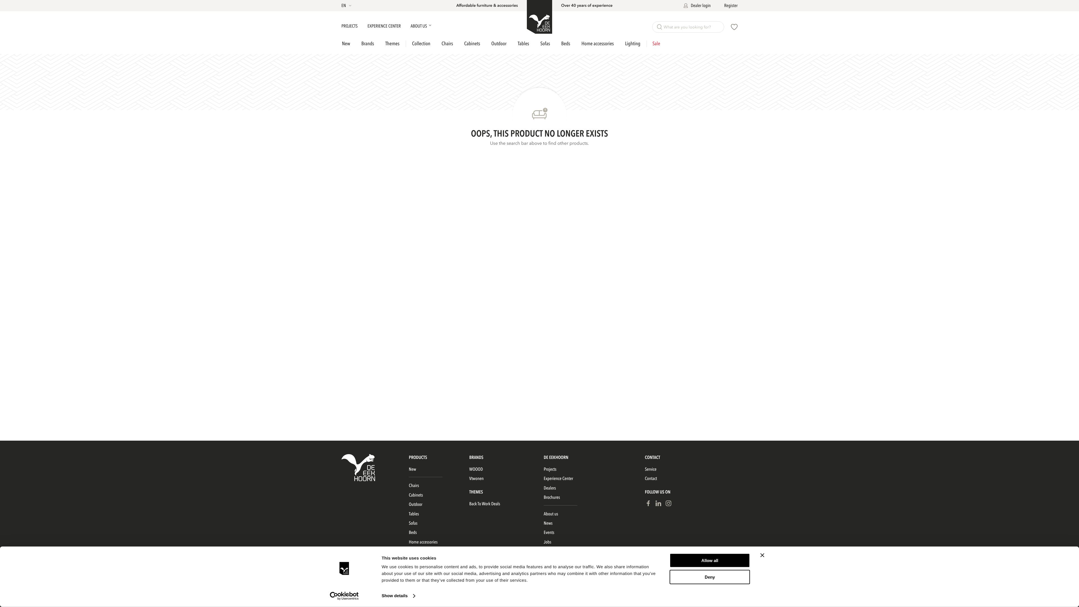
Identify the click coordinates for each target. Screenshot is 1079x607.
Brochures (552, 497)
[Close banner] (762, 555)
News (548, 523)
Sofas (545, 43)
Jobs (547, 542)
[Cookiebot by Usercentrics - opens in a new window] (344, 596)
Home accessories (597, 43)
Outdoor (499, 43)
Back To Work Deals (484, 504)
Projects (350, 26)
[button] (346, 5)
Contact (651, 478)
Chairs (447, 43)
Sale (656, 43)
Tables (523, 43)
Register (731, 6)
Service (650, 469)
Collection (421, 43)
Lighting (632, 43)
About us (551, 514)
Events (549, 532)
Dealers (550, 488)
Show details (395, 596)
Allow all (709, 560)
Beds (565, 43)
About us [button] (419, 26)
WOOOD (476, 469)
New (346, 43)
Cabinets (472, 43)
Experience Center (385, 26)
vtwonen (476, 478)
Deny (710, 576)
